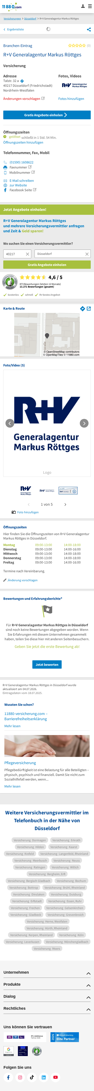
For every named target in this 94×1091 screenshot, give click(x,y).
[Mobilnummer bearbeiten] (33, 172)
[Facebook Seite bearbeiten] (34, 189)
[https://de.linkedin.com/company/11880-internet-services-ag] (44, 1077)
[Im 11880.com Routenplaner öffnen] (82, 308)
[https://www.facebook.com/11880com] (8, 1077)
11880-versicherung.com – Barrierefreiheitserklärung (26, 716)
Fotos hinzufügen (71, 98)
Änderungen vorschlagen (21, 98)
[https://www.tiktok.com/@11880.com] (32, 1077)
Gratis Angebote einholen (43, 115)
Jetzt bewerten (47, 664)
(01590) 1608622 (21, 162)
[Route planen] (22, 80)
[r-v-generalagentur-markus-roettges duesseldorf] (25, 490)
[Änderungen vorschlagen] (42, 98)
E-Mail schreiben (21, 180)
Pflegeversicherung (20, 762)
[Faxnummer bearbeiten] (29, 166)
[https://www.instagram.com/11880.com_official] (20, 1077)
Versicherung (14, 65)
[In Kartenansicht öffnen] (89, 308)
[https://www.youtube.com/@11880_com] (55, 1077)
